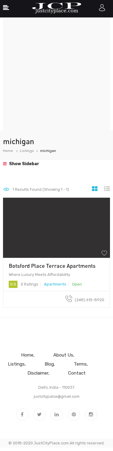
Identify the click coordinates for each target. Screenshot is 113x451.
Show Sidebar (23, 163)
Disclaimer (37, 373)
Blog (49, 364)
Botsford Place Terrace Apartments (52, 265)
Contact (77, 373)
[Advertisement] (56, 73)
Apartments (55, 284)
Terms (80, 364)
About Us (63, 355)
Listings (27, 151)
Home (8, 151)
